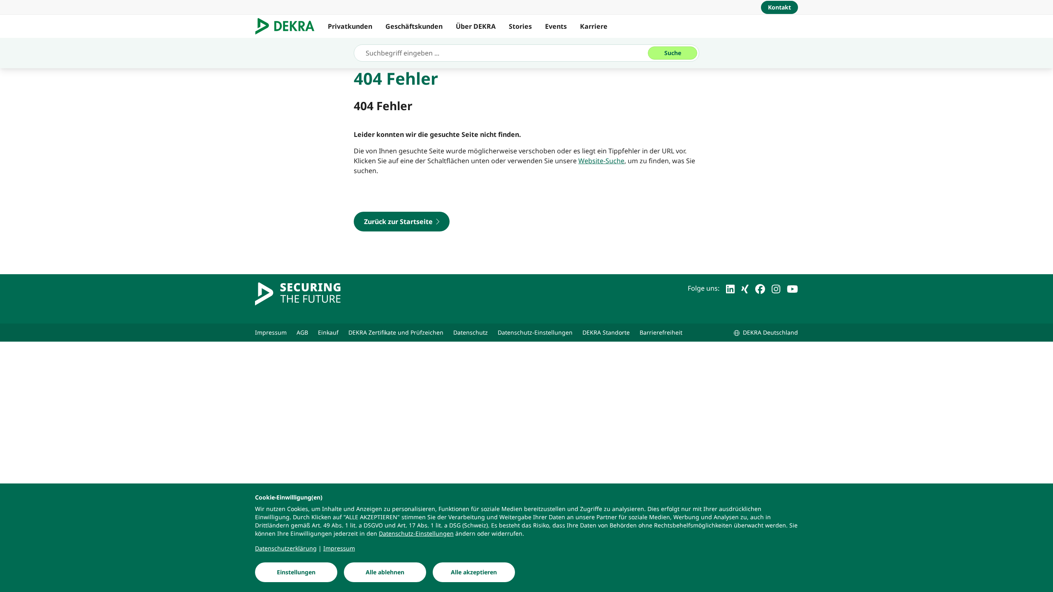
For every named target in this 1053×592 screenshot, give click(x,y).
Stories (520, 26)
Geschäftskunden (414, 26)
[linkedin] (730, 288)
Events (556, 26)
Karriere (594, 26)
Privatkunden (350, 26)
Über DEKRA (476, 26)
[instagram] (776, 288)
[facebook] (760, 288)
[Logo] (288, 26)
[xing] (745, 288)
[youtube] (792, 288)
